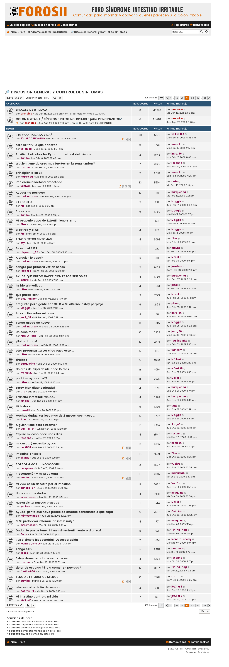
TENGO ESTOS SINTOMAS (34, 239)
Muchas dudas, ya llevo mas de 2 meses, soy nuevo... (55, 416)
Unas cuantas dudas (31, 493)
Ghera (24, 419)
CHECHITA (177, 134)
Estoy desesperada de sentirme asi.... (43, 558)
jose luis (26, 271)
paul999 (205, 649)
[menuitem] (43, 25)
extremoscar (29, 497)
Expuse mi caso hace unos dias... (40, 434)
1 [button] (170, 97)
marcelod (27, 176)
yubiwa (25, 186)
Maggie (176, 201)
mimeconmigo (30, 515)
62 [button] (192, 97)
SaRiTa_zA (27, 428)
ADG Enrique (28, 336)
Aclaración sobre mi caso (35, 313)
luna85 (25, 401)
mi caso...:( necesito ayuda (36, 443)
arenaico (26, 113)
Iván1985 (26, 373)
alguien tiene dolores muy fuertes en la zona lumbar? (55, 163)
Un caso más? (26, 332)
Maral (175, 257)
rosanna (26, 167)
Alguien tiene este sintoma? (36, 425)
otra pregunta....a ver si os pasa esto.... (45, 351)
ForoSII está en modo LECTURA (87, 113)
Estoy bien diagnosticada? (35, 388)
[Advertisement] (108, 62)
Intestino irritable (28, 454)
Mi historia (23, 406)
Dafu (174, 181)
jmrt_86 (176, 153)
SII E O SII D (24, 202)
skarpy (25, 457)
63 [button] (197, 97)
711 (22, 206)
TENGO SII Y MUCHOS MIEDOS (37, 577)
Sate (174, 405)
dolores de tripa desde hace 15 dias (42, 369)
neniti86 (26, 447)
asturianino (28, 298)
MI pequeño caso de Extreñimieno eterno (46, 220)
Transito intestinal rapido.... (36, 397)
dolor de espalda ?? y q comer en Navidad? (48, 568)
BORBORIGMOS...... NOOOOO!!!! (38, 464)
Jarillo (25, 158)
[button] (161, 98)
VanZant (176, 350)
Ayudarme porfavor (30, 193)
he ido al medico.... (29, 285)
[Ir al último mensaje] (185, 109)
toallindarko (28, 196)
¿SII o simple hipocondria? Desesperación (47, 540)
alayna (176, 248)
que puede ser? (27, 295)
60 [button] (182, 97)
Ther (23, 224)
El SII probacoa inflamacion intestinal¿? (45, 521)
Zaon (24, 534)
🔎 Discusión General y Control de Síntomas (54, 92)
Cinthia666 (28, 571)
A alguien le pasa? (29, 258)
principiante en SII (29, 173)
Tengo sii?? (24, 549)
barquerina (178, 192)
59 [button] (177, 97)
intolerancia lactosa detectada (39, 182)
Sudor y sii (23, 211)
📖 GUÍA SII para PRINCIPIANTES (93, 123)
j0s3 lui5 (176, 586)
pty (23, 243)
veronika (26, 149)
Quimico (176, 511)
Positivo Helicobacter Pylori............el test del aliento (53, 154)
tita (23, 391)
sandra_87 (28, 488)
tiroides (21, 360)
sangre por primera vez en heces (40, 267)
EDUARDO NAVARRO (33, 138)
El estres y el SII (27, 230)
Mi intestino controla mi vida (37, 596)
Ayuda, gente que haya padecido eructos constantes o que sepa (64, 512)
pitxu (24, 289)
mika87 (25, 410)
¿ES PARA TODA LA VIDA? (34, 135)
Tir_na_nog (179, 530)
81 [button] (205, 97)
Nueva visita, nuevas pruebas (37, 503)
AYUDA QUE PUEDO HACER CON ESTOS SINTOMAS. (52, 276)
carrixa (25, 581)
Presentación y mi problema (37, 474)
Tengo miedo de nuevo (33, 323)
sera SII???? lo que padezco (36, 145)
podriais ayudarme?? (32, 378)
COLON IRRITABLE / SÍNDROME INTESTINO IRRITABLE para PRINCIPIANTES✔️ (69, 119)
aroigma (177, 548)
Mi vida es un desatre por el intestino (43, 484)
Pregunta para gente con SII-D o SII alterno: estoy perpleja (59, 304)
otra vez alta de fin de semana (38, 587)
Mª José (176, 359)
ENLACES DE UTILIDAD (31, 110)
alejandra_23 (29, 252)
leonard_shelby (31, 543)
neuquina (27, 468)
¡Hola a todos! (26, 341)
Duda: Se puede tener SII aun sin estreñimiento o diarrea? (58, 530)
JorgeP (175, 424)
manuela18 (178, 473)
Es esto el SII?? (27, 248)
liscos (24, 553)
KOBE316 (26, 280)
